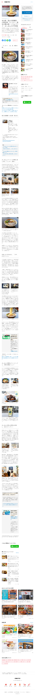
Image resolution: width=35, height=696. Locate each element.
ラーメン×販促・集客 (4, 663)
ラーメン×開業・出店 (21, 661)
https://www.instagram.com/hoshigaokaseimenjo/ (9, 140)
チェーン (30, 86)
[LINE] (7, 40)
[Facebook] (3, 40)
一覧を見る (17, 552)
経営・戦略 (26, 76)
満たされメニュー (7, 18)
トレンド (27, 80)
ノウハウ (26, 88)
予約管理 (23, 88)
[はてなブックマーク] (10, 40)
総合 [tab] (30, 27)
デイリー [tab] (24, 27)
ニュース (31, 80)
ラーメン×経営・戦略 (27, 661)
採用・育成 (22, 78)
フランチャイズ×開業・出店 (5, 661)
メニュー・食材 (23, 80)
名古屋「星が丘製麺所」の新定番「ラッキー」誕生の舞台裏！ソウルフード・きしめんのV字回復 (14, 673)
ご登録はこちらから (14, 351)
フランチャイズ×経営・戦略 (13, 661)
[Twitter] (5, 40)
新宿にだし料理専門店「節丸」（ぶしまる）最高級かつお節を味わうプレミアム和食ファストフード (10, 358)
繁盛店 (26, 86)
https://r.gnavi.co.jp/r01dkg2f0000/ (7, 141)
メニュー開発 (30, 88)
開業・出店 (22, 76)
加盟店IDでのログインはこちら (27, 18)
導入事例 (23, 86)
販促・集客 (30, 76)
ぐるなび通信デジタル (9, 99)
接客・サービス (27, 78)
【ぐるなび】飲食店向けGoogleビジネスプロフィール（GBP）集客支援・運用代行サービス (10, 504)
